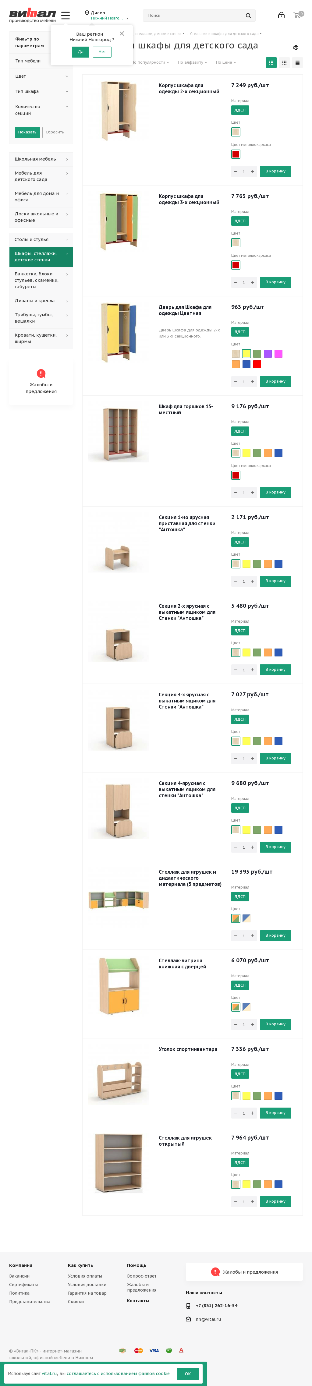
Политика (19, 1293)
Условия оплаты (85, 1276)
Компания (20, 1265)
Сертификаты (23, 1284)
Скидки (76, 1301)
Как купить (80, 1265)
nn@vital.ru (208, 1319)
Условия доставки (87, 1284)
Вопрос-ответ (141, 1276)
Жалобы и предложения (141, 1287)
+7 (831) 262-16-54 (216, 1305)
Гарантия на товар (87, 1293)
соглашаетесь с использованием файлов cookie (118, 1373)
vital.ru (49, 1373)
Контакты (138, 1300)
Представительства (29, 1301)
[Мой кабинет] (281, 15)
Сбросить (55, 132)
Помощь (137, 1265)
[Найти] (248, 15)
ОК (188, 1374)
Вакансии (19, 1276)
